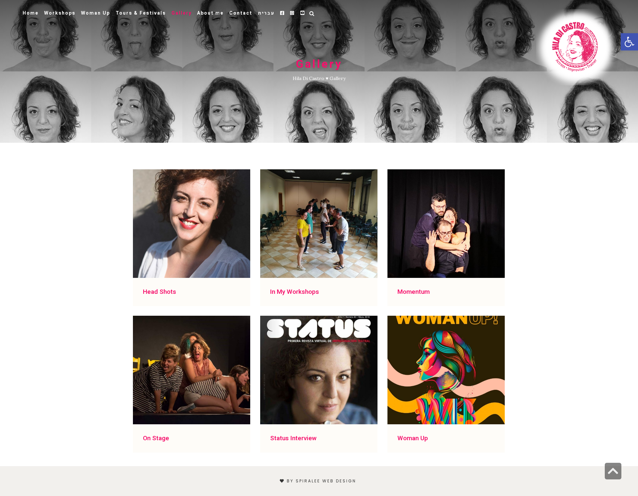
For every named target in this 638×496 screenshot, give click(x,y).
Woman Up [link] (412, 438)
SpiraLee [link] (308, 481)
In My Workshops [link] (294, 291)
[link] (576, 46)
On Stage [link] (156, 438)
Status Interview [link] (293, 438)
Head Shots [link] (159, 291)
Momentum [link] (413, 291)
